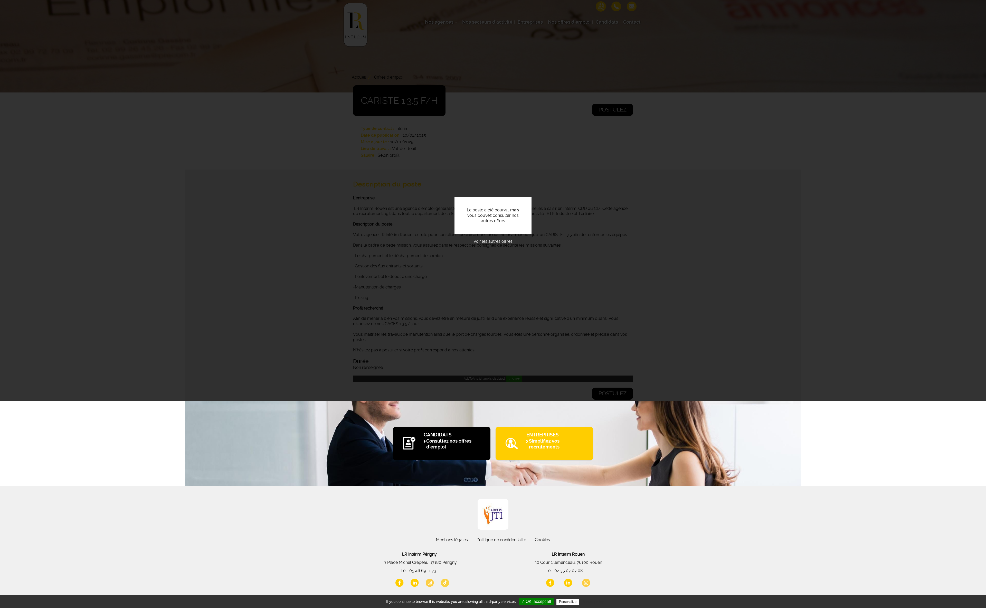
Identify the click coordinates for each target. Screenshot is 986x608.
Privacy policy (593, 602)
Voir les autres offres (493, 241)
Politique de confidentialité (501, 539)
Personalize (567, 602)
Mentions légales (452, 539)
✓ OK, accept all (536, 601)
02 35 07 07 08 (568, 570)
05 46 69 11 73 (422, 570)
